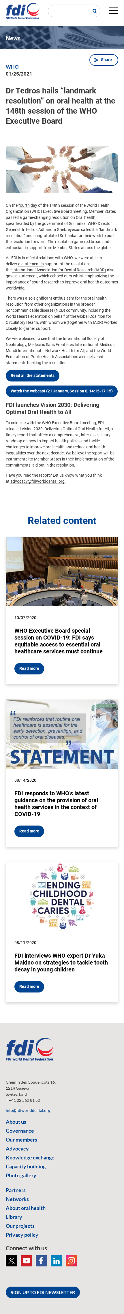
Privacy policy (22, 1235)
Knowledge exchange (30, 1157)
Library (14, 1217)
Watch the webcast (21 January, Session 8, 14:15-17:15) (62, 391)
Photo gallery (21, 1175)
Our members (21, 1139)
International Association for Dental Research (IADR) (59, 270)
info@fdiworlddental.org (28, 1110)
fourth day (27, 205)
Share (106, 59)
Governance (20, 1130)
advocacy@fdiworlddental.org (37, 481)
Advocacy (17, 1148)
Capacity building (26, 1166)
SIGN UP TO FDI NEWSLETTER (43, 1292)
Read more (29, 668)
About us (16, 1122)
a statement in (31, 264)
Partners (16, 1190)
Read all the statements (33, 375)
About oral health (26, 1208)
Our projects (20, 1226)
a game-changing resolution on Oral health (57, 217)
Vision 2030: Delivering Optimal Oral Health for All (65, 428)
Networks (17, 1199)
